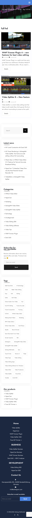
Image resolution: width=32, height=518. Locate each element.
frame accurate (20, 306)
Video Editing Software (12, 226)
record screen (15, 330)
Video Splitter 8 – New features (16, 98)
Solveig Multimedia (9, 350)
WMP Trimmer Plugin (11, 234)
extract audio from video (11, 301)
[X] (17, 515)
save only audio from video (12, 333)
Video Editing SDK (10, 222)
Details (6, 69)
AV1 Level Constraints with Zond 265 (16, 147)
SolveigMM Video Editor (12, 206)
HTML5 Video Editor (11, 194)
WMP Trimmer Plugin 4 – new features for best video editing (15, 53)
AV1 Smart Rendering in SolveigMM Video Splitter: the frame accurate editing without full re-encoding (15, 153)
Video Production (19, 370)
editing (18, 293)
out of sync (21, 326)
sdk (17, 338)
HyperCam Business (16, 452)
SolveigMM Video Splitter (12, 210)
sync (19, 350)
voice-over (18, 374)
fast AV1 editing (9, 306)
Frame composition (10, 309)
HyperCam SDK (16, 470)
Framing (20, 309)
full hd (6, 313)
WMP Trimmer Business (16, 455)
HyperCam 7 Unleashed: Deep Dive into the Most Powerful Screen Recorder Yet (16, 170)
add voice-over (9, 285)
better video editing (16, 289)
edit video (14, 297)
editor (6, 297)
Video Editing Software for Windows (14, 366)
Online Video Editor (10, 326)
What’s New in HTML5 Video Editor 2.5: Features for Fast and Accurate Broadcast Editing (15, 162)
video (24, 354)
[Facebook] (14, 515)
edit (12, 293)
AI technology (19, 285)
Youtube (7, 378)
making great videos (10, 318)
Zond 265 (8, 238)
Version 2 (17, 354)
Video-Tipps (8, 358)
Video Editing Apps (10, 362)
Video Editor (8, 370)
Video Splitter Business (16, 449)
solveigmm (7, 342)
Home (19, 9)
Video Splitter (8, 374)
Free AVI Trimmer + (11, 404)
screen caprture (9, 338)
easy (6, 293)
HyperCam (8, 198)
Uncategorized (9, 218)
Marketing (8, 202)
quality (6, 330)
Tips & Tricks (8, 354)
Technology (8, 214)
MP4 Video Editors (9, 321)
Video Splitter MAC (11, 402)
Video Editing (18, 358)
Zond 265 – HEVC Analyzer (16, 458)
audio (6, 289)
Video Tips (8, 230)
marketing (21, 318)
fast (22, 301)
